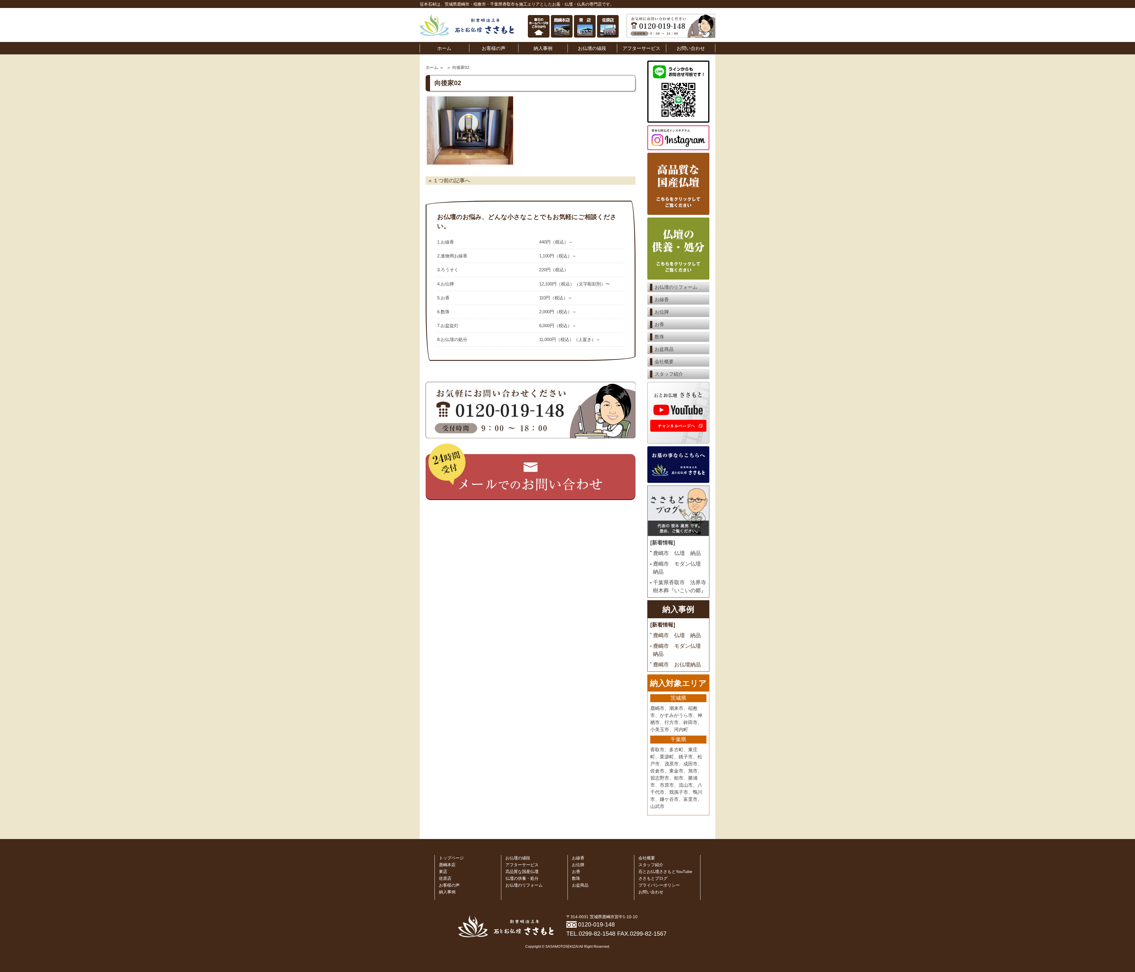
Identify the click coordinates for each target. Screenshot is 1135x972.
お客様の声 (493, 48)
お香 (659, 324)
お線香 (662, 299)
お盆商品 (664, 349)
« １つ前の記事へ (449, 181)
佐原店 (445, 878)
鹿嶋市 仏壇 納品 (677, 553)
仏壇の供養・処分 (522, 878)
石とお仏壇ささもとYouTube (665, 871)
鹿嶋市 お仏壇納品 (677, 665)
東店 (443, 871)
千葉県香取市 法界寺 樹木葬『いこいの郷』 (679, 586)
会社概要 (664, 361)
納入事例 (543, 48)
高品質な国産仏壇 (522, 871)
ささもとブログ (652, 878)
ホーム (444, 48)
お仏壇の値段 (592, 48)
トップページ (451, 858)
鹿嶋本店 (447, 865)
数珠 (659, 336)
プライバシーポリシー (659, 885)
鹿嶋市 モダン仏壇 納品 (679, 568)
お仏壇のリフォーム (676, 287)
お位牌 (662, 311)
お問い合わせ (691, 48)
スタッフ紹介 (669, 374)
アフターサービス (641, 48)
